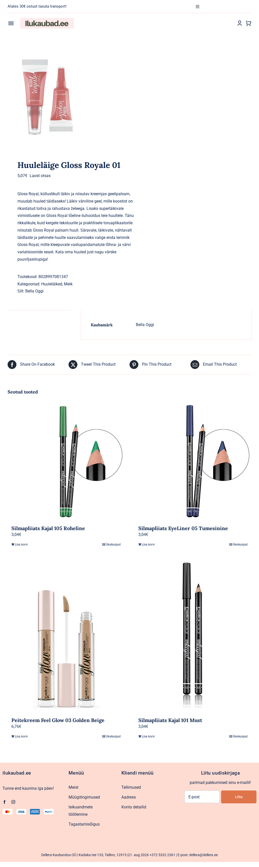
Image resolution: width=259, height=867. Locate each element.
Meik (68, 284)
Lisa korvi (21, 544)
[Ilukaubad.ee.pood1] (47, 19)
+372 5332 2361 (162, 855)
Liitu (239, 797)
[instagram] (13, 802)
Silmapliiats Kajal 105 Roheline (48, 528)
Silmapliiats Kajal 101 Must (170, 720)
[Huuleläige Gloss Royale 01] (66, 98)
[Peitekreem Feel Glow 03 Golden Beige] (66, 636)
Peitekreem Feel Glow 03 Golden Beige (57, 720)
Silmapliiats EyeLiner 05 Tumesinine (183, 528)
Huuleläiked (51, 284)
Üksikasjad (113, 544)
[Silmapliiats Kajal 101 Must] (193, 636)
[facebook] (4, 802)
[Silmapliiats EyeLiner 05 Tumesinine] (193, 462)
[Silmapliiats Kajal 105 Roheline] (66, 462)
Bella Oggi (34, 291)
